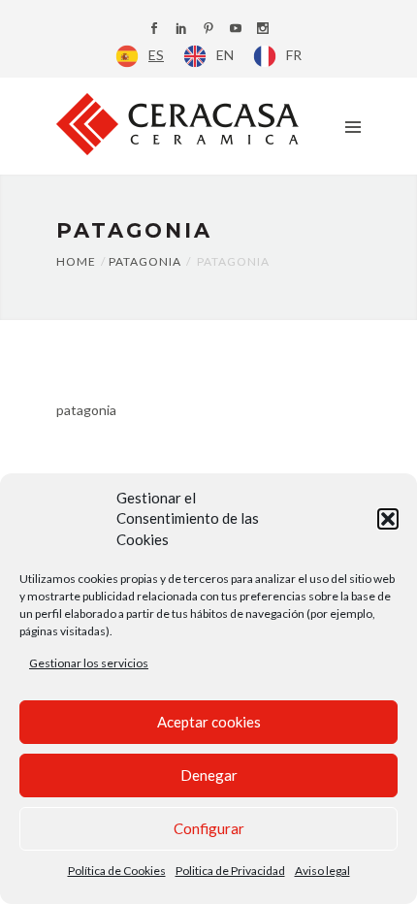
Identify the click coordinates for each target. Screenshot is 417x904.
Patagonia (145, 261)
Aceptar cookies (209, 721)
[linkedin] (181, 29)
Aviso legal (322, 870)
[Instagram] (263, 29)
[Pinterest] (208, 29)
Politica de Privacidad (230, 870)
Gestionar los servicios (88, 663)
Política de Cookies (117, 870)
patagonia (86, 410)
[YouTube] (235, 29)
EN (225, 55)
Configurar (209, 828)
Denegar (209, 775)
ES (156, 55)
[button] (388, 519)
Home (76, 261)
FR (294, 55)
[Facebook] (154, 29)
